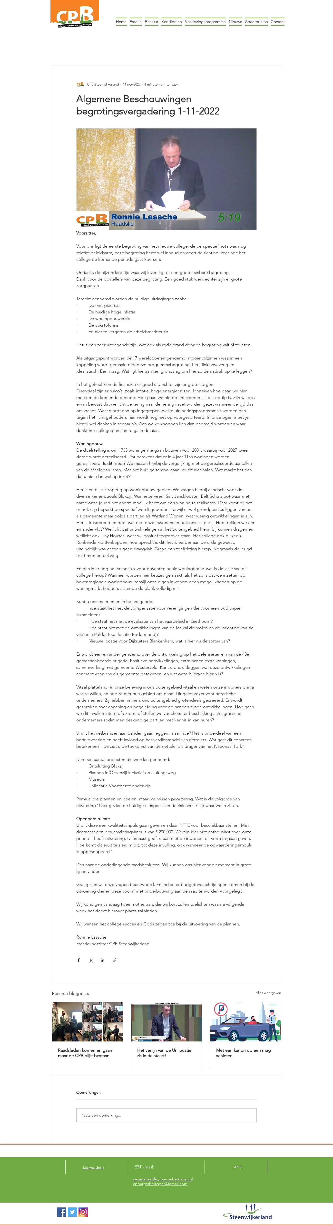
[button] (275, 51)
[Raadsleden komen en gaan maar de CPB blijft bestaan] (87, 1021)
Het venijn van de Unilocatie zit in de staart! (164, 1053)
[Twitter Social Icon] (72, 1212)
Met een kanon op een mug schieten (243, 1053)
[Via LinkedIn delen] (102, 960)
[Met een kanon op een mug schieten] (245, 1021)
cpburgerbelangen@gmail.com (160, 1183)
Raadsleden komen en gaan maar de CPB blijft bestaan (85, 1053)
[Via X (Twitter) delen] (90, 960)
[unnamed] (83, 1212)
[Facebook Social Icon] (61, 1212)
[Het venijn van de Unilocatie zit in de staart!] (166, 1021)
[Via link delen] (114, 960)
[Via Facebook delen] (78, 960)
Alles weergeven (268, 993)
